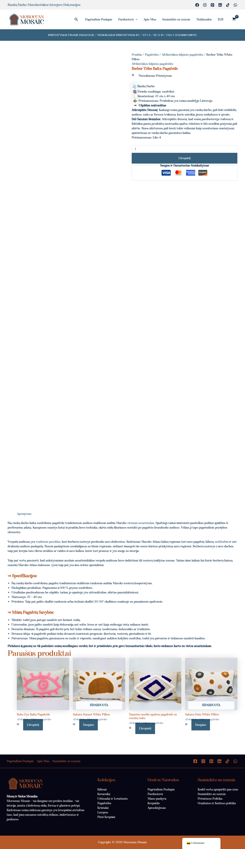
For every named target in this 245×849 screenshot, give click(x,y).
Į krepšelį (185, 158)
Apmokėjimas (157, 808)
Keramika (103, 794)
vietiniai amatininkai (140, 523)
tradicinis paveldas (48, 541)
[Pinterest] (212, 5)
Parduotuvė (126, 19)
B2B (220, 19)
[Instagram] (205, 5)
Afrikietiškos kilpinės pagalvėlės (182, 54)
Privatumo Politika (210, 798)
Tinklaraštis (204, 19)
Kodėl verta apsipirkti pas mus (218, 789)
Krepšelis (154, 803)
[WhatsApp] (235, 5)
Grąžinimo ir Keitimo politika (217, 803)
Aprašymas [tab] (24, 514)
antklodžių (222, 541)
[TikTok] (228, 5)
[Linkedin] (220, 5)
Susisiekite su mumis (176, 19)
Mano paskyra (157, 798)
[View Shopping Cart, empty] (233, 19)
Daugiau (88, 725)
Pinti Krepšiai (106, 817)
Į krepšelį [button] (33, 725)
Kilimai (102, 789)
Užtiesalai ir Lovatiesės (112, 798)
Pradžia (137, 54)
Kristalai (103, 808)
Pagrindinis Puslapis (98, 19)
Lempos (102, 812)
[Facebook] (197, 5)
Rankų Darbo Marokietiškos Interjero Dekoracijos (44, 5)
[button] (76, 19)
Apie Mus (150, 19)
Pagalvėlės (152, 54)
